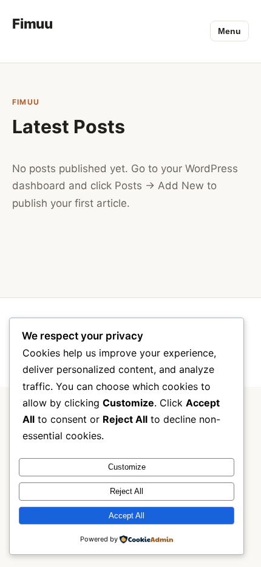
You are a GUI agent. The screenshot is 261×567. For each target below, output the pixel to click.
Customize (127, 466)
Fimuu (32, 23)
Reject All (126, 491)
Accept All (126, 515)
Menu (229, 31)
